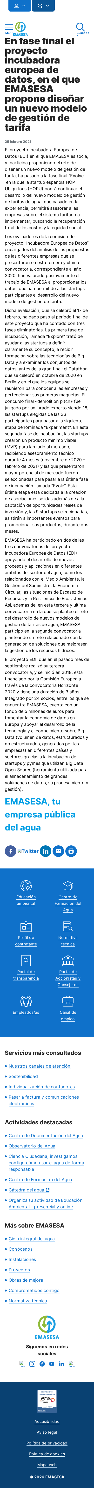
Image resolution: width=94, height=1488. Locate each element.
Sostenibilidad (23, 1076)
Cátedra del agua (26, 1189)
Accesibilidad (47, 1421)
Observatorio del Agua (32, 1145)
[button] (64, 8)
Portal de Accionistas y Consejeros (68, 978)
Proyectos (19, 1269)
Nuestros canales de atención (40, 1066)
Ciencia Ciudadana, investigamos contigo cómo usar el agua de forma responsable (46, 1163)
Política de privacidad (47, 1443)
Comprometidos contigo (34, 1290)
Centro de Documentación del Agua (46, 1135)
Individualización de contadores (42, 1086)
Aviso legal (47, 1432)
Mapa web (47, 1464)
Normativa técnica (28, 1300)
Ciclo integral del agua (32, 1238)
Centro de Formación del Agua (68, 903)
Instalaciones (22, 1259)
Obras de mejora (26, 1280)
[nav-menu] (22, 5)
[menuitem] (19, 6)
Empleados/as (26, 1012)
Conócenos (21, 1249)
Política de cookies (47, 1453)
